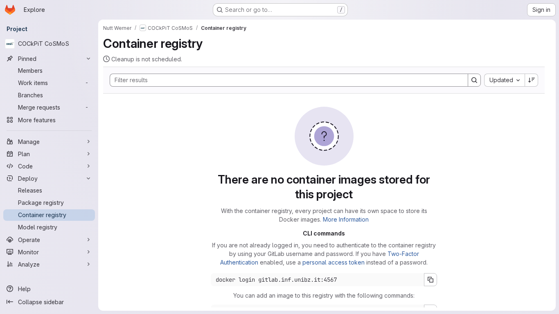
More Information (346, 219)
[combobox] (504, 80)
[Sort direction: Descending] (531, 80)
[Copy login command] (430, 279)
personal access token (333, 262)
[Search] (474, 80)
